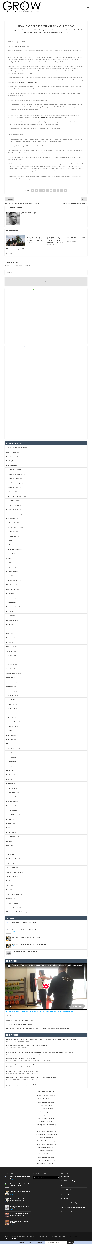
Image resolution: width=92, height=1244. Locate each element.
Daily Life (12, 708)
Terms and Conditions (68, 1212)
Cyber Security (13, 748)
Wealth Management (13, 894)
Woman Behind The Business (15, 912)
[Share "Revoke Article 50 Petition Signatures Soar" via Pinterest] (47, 190)
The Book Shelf (11, 876)
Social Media (13, 792)
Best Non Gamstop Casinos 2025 (46, 1095)
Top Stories (54, 32)
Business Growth (14, 478)
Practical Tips (13, 501)
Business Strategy (14, 483)
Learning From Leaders (16, 496)
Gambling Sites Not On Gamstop (46, 1125)
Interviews (12, 531)
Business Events (66, 1176)
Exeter (63, 30)
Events (8, 624)
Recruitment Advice (15, 505)
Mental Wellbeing (11, 797)
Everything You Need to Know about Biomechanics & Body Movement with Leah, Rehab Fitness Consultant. (40, 1012)
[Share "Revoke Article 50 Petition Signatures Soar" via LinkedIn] (51, 190)
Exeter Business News (16, 527)
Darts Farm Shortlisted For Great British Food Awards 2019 (15, 249)
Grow (63, 1185)
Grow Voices (10, 691)
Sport (11, 540)
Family (8, 633)
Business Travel (14, 487)
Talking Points (10, 868)
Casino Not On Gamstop (46, 1108)
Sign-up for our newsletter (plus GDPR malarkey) (31, 1242)
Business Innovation (12, 509)
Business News (10, 518)
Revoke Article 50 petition (28, 82)
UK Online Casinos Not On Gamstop (46, 1134)
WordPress (31, 1234)
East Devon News (54, 30)
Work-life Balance (14, 903)
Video (8, 890)
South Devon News (44, 32)
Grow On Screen (11, 677)
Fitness (8, 642)
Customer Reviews (14, 837)
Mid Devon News (11, 801)
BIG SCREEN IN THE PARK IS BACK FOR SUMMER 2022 (22, 1071)
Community (13, 695)
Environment (10, 611)
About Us (15, 1236)
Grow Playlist (10, 682)
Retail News (12, 536)
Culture (8, 576)
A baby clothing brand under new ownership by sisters (23, 1084)
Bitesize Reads (10, 456)
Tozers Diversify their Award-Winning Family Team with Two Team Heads (29, 1065)
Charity (8, 558)
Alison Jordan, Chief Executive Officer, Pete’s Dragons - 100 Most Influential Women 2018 (55, 239)
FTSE (12, 554)
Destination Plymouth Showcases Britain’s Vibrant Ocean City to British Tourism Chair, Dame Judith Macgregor (41, 1039)
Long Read (9, 779)
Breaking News (43, 30)
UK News (61, 32)
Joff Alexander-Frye (21, 30)
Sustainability (13, 615)
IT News (8, 744)
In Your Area (65, 1198)
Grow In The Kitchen (12, 673)
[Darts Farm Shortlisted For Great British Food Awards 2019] (15, 240)
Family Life (9, 638)
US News (11, 664)
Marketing (9, 784)
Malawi (11, 562)
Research (12, 602)
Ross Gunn (9, 845)
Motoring (9, 819)
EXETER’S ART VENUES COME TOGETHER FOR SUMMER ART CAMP (26, 1046)
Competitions (10, 567)
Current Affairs (13, 704)
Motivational (10, 806)
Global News (69, 30)
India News (12, 655)
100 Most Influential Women (15, 447)
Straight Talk (13, 814)
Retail (8, 841)
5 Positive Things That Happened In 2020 (19, 1024)
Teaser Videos (13, 726)
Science (8, 850)
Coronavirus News (12, 571)
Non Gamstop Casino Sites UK (46, 1115)
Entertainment (14, 580)
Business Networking (12, 514)
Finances (11, 492)
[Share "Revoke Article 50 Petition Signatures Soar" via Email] (62, 190)
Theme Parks (15, 907)
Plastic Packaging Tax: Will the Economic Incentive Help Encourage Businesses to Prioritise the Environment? (40, 1052)
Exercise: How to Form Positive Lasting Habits (20, 1058)
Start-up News (13, 545)
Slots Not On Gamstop (46, 1137)
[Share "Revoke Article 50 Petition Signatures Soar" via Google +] (40, 190)
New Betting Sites (46, 1105)
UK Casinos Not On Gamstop (46, 1118)
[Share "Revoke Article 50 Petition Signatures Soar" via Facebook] (32, 190)
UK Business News (14, 549)
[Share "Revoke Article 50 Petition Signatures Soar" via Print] (65, 190)
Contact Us (67, 1190)
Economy (9, 593)
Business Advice (11, 465)
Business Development (16, 474)
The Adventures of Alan (13, 872)
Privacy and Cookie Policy (69, 1203)
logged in (15, 265)
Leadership (9, 770)
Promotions (10, 832)
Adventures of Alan (40, 117)
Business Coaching (15, 470)
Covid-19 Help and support (69, 1181)
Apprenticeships (11, 452)
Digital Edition (10, 585)
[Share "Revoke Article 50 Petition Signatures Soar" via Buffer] (54, 190)
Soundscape (10, 854)
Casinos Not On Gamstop (46, 1099)
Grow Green (10, 669)
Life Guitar (9, 775)
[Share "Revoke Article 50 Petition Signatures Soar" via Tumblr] (44, 190)
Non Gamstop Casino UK (46, 1147)
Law (7, 766)
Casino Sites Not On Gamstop (46, 1141)
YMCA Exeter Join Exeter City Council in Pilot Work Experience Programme (35, 238)
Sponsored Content (12, 863)
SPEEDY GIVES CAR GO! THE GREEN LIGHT (73, 1207)
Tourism (9, 885)
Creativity (12, 699)
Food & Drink (10, 646)
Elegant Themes (16, 1234)
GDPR (10, 753)
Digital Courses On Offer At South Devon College (21, 1016)
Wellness (9, 898)
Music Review (10, 823)
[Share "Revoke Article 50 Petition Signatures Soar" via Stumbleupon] (58, 190)
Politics (35, 32)
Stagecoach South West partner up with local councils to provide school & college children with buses (38, 1028)
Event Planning (11, 620)
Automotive (13, 523)
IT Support (12, 757)
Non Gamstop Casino (46, 1112)
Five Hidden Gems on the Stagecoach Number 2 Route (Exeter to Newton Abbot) (31, 1077)
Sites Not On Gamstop (46, 1121)
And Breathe (13, 810)
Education (9, 598)
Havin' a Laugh (13, 722)
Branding (12, 788)
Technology (12, 761)
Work (10, 730)
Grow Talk (77, 30)
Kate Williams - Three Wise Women (76, 238)
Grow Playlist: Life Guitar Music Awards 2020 (20, 1020)
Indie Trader (10, 735)
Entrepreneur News (12, 607)
